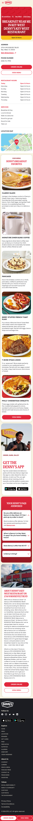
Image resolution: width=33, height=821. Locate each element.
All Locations (6, 17)
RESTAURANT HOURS (9, 81)
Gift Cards (4, 739)
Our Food (4, 790)
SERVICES (4, 107)
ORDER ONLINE (16, 67)
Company (4, 762)
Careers (4, 765)
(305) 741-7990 (6, 61)
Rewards (4, 736)
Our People (5, 793)
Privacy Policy (6, 801)
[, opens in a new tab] (7, 720)
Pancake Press (6, 770)
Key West (18, 17)
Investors (4, 777)
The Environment (7, 795)
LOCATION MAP (7, 131)
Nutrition (4, 747)
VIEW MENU (16, 73)
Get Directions (7, 53)
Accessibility (5, 807)
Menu (3, 731)
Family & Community (7, 788)
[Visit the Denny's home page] (7, 704)
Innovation (5, 744)
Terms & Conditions (7, 804)
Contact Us (5, 772)
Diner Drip (4, 752)
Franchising (5, 775)
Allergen (4, 749)
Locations (4, 734)
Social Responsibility (8, 785)
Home (3, 729)
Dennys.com (11, 525)
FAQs (2, 742)
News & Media (5, 767)
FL (13, 17)
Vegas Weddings (6, 754)
